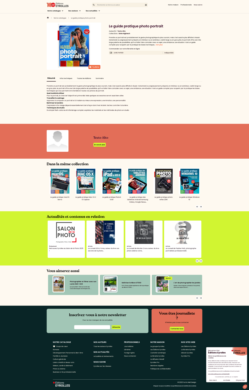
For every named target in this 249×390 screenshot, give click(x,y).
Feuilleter (94, 67)
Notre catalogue (54, 11)
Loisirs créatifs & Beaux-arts (63, 362)
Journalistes (128, 346)
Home (48, 17)
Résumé (51, 78)
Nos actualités (91, 11)
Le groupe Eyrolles (157, 346)
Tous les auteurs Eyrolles (103, 346)
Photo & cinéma (59, 369)
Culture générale (59, 359)
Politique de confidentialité (160, 369)
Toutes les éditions (84, 78)
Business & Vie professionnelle (64, 372)
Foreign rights (129, 353)
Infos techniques (66, 78)
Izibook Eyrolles (187, 353)
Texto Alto (121, 31)
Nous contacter (130, 356)
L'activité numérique (158, 353)
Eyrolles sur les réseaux (102, 366)
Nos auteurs (73, 11)
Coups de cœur (60, 346)
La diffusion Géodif (157, 359)
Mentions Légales (157, 365)
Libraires (127, 349)
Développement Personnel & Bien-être (68, 353)
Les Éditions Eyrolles (157, 349)
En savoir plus (99, 145)
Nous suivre (198, 5)
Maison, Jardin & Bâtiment (63, 365)
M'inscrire (116, 327)
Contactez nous (177, 329)
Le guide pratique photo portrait (83, 18)
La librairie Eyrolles (157, 356)
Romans (56, 349)
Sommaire (100, 78)
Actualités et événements (103, 356)
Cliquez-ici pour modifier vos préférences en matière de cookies (174, 386)
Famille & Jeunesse (60, 356)
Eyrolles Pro (154, 362)
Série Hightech (124, 33)
